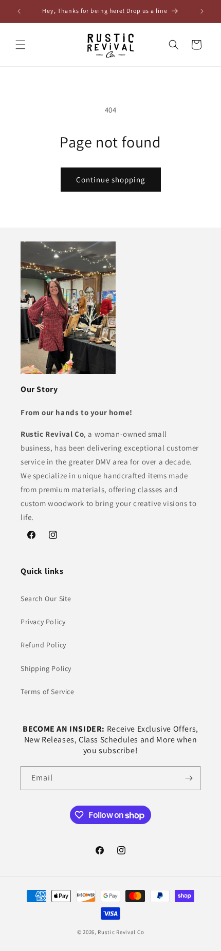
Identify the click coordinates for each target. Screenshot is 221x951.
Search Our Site (46, 598)
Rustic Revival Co (121, 932)
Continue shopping (110, 179)
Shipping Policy (46, 668)
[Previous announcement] (19, 11)
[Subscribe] (188, 778)
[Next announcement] (202, 11)
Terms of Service (48, 691)
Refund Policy (43, 644)
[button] (20, 44)
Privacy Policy (43, 621)
